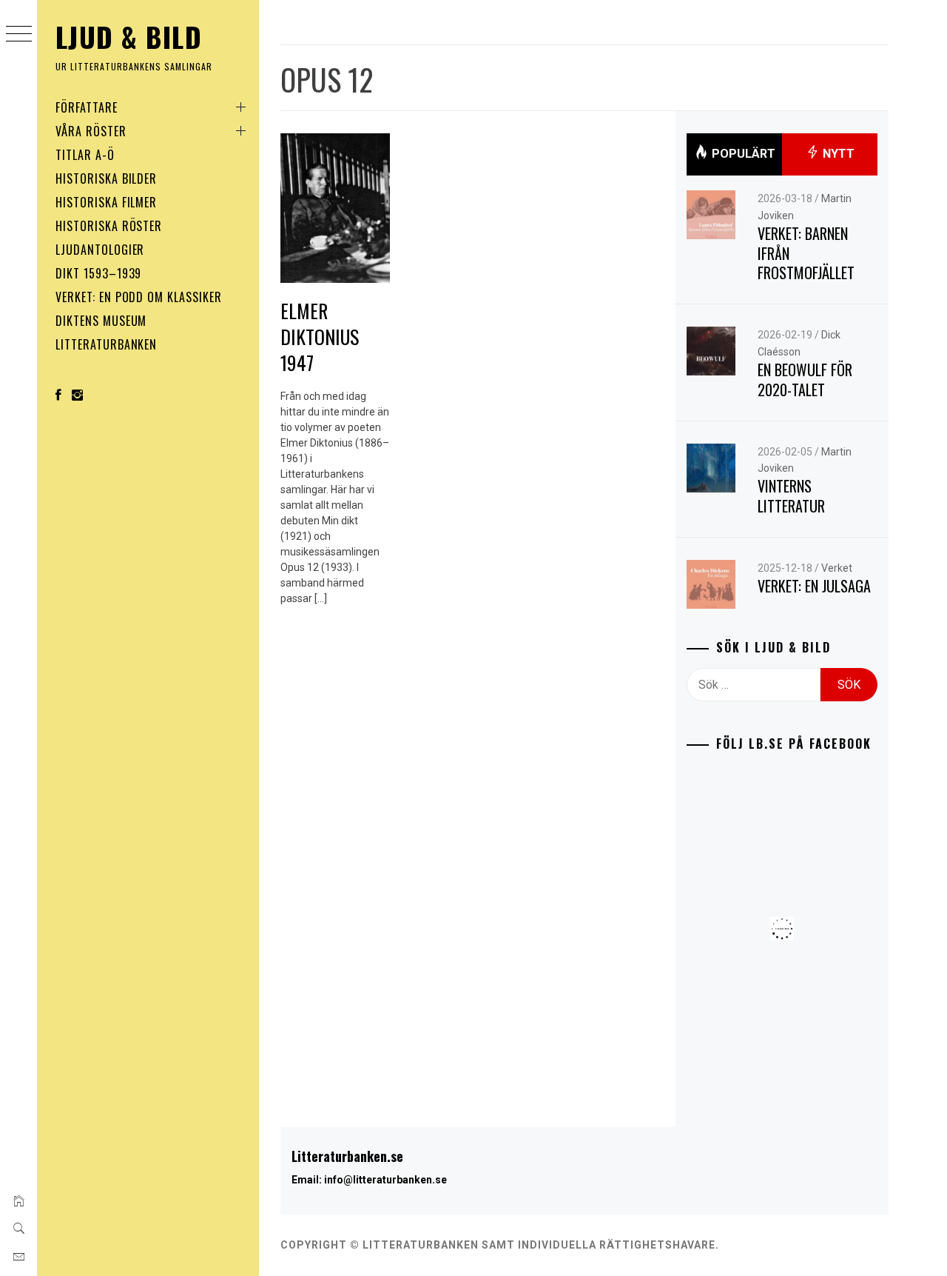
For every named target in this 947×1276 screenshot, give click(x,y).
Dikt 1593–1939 (98, 273)
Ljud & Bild (128, 36)
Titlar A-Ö (85, 155)
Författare (86, 107)
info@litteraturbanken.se (385, 1180)
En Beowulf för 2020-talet (805, 379)
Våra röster (91, 131)
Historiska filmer (106, 202)
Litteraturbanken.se (347, 1156)
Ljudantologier (99, 249)
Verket (836, 568)
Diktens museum (100, 321)
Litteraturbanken (106, 344)
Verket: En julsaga (814, 586)
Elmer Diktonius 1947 (319, 336)
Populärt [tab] (742, 154)
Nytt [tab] (837, 154)
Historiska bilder (106, 178)
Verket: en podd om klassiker (138, 297)
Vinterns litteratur (791, 496)
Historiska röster (108, 226)
